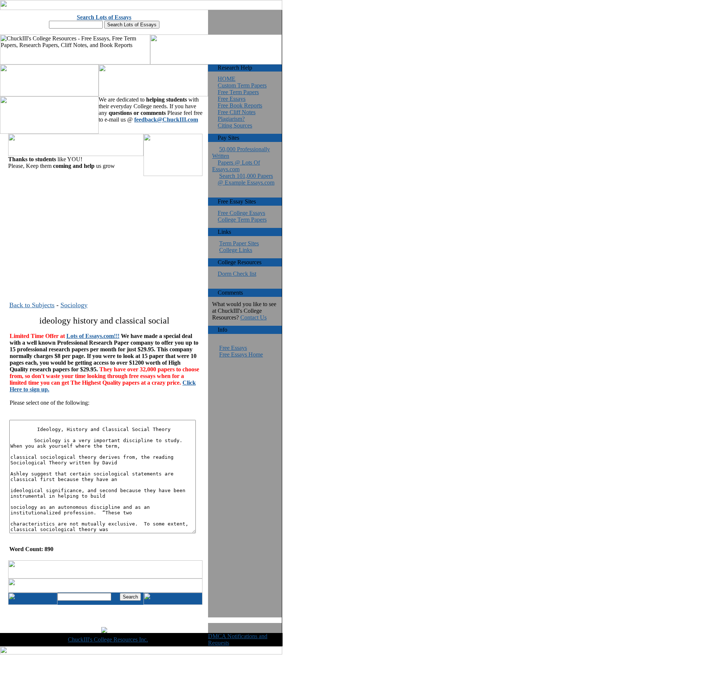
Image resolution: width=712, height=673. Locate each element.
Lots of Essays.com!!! (92, 336)
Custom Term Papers (242, 85)
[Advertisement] (104, 229)
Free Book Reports (240, 105)
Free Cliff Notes (237, 112)
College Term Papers (242, 219)
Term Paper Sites (239, 243)
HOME (226, 79)
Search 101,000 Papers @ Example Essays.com (246, 179)
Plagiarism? (231, 119)
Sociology (74, 305)
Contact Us (253, 317)
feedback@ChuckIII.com (166, 119)
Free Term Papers (238, 92)
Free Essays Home (241, 354)
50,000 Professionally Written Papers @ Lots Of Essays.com (241, 159)
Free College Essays (241, 213)
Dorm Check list (237, 274)
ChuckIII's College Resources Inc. (108, 639)
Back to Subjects (32, 305)
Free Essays (231, 99)
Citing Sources (235, 125)
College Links (235, 250)
